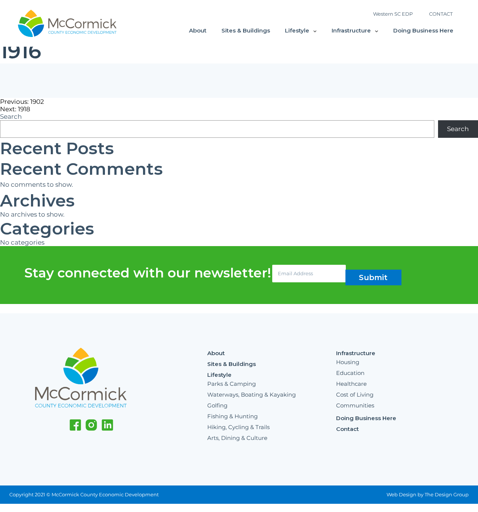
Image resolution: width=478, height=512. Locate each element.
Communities (355, 405)
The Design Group (447, 494)
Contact (347, 428)
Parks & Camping (231, 383)
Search (11, 116)
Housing (347, 362)
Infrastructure (351, 30)
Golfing (217, 405)
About (198, 30)
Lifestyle (297, 30)
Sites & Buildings (245, 30)
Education (350, 372)
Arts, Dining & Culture (237, 437)
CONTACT (441, 14)
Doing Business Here (423, 30)
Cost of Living (354, 394)
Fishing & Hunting (232, 416)
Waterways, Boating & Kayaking (251, 394)
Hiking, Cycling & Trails (238, 427)
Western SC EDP (393, 14)
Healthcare (351, 383)
